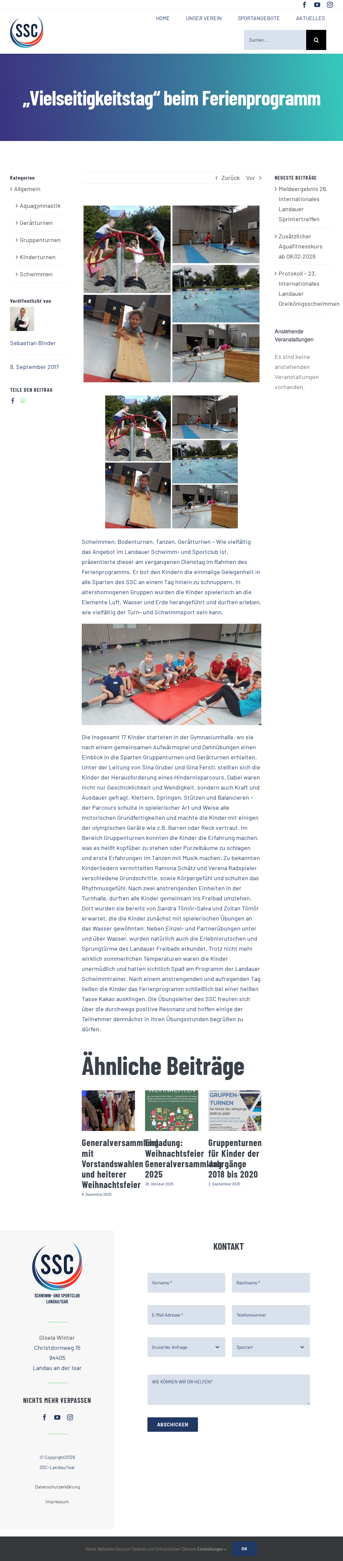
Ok (245, 1548)
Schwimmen (36, 274)
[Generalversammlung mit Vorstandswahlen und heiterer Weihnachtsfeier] (108, 1110)
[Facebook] (13, 401)
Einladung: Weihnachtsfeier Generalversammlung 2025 (183, 1158)
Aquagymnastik (40, 205)
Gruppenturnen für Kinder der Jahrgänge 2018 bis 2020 (235, 1158)
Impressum (57, 1501)
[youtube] (317, 5)
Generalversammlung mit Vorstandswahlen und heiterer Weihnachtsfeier (120, 1163)
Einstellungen (210, 1549)
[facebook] (304, 5)
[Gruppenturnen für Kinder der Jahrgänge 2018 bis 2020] (235, 1110)
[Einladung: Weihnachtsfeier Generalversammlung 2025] (171, 1110)
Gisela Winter (57, 1337)
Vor (250, 177)
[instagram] (330, 5)
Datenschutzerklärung (57, 1486)
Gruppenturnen (40, 239)
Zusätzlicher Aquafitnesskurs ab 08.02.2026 (301, 246)
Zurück (230, 177)
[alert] (304, 371)
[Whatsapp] (23, 401)
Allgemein (27, 188)
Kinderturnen (38, 257)
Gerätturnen (36, 222)
